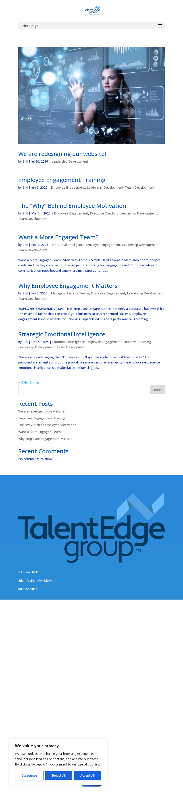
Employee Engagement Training (61, 180)
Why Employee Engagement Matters (67, 286)
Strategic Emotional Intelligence (61, 334)
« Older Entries (29, 382)
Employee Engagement (68, 187)
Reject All (59, 775)
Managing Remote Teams (70, 293)
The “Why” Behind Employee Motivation (72, 206)
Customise (29, 775)
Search (157, 390)
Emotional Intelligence (68, 245)
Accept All (87, 775)
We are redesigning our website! (62, 154)
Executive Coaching (104, 213)
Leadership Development (70, 161)
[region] (58, 761)
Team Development (139, 187)
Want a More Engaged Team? (58, 237)
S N (25, 161)
